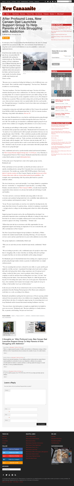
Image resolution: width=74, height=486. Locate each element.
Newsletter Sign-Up (24, 1)
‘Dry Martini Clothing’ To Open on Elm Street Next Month (61, 37)
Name (7, 409)
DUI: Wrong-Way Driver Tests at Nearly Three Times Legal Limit (61, 32)
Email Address (61, 57)
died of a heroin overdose (9, 173)
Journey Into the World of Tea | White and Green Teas (63, 107)
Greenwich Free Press (56, 438)
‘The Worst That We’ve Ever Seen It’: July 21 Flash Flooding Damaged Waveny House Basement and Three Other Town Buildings (61, 143)
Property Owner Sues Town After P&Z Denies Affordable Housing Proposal (60, 129)
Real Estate (16, 14)
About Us (4, 1)
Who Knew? (60, 14)
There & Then (30, 14)
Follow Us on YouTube (14, 456)
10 (55, 85)
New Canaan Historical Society (33, 456)
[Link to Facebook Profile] (45, 1)
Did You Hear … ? (54, 138)
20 (64, 88)
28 (58, 78)
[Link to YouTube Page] (50, 1)
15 (70, 85)
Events (52, 14)
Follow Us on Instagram (14, 459)
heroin (28, 316)
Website (6, 420)
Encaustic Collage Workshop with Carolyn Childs (62, 114)
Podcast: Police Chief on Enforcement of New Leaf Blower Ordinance (61, 151)
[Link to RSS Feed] (55, 1)
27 (55, 78)
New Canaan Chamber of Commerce (34, 443)
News (7, 14)
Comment (6, 390)
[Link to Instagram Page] (53, 1)
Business (22, 14)
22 (70, 88)
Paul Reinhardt (6, 317)
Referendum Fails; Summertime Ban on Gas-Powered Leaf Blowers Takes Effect (60, 125)
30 (64, 78)
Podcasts (46, 14)
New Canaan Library (30, 440)
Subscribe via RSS (14, 462)
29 (70, 91)
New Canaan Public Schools (32, 438)
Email (7, 415)
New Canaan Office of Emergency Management (37, 451)
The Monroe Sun (55, 443)
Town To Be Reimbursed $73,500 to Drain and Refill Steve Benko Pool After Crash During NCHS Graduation (61, 132)
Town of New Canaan (31, 436)
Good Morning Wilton (56, 440)
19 (61, 88)
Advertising (31, 1)
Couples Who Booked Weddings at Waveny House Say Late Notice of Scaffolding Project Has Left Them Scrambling (61, 28)
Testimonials (37, 1)
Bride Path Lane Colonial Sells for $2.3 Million (60, 39)
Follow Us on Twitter (14, 452)
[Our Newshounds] (61, 455)
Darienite (53, 436)
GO (70, 1)
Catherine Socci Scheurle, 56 (57, 140)
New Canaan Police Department (33, 445)
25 (58, 91)
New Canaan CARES (26, 188)
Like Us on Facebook (14, 449)
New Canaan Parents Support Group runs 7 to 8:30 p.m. (20, 152)
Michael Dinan (7, 34)
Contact (18, 1)
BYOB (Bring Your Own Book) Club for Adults (62, 100)
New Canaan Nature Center (32, 454)
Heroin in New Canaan (37, 316)
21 (67, 88)
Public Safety (20, 316)
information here (25, 157)
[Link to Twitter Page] (48, 1)
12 (61, 85)
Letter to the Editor (55, 136)
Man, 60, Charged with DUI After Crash (59, 34)
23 (52, 91)
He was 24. (27, 113)
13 (64, 85)
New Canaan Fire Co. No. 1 (32, 447)
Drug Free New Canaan (31, 458)
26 (61, 91)
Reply (5, 353)
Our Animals (38, 14)
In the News (14, 1)
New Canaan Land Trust (31, 449)
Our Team (8, 1)
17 (55, 88)
